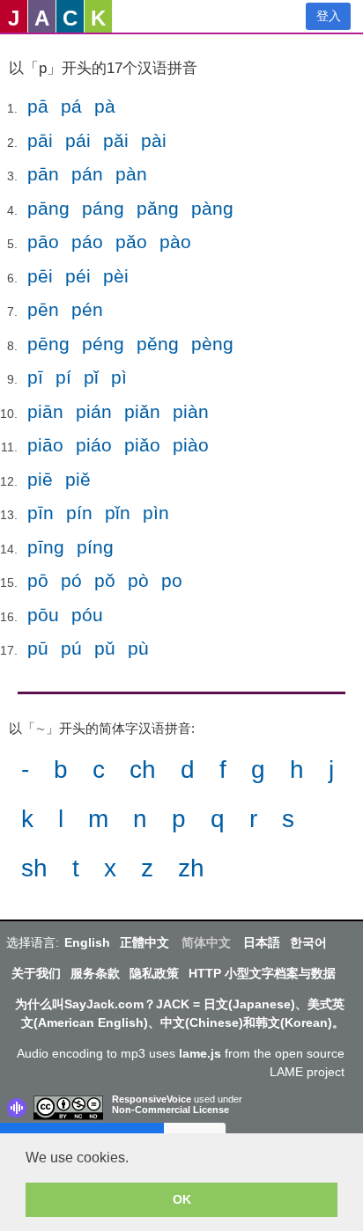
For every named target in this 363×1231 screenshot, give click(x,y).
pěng (158, 343)
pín (79, 512)
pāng (48, 208)
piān (45, 411)
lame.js (200, 1053)
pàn (131, 174)
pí (63, 377)
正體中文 (144, 942)
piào (191, 445)
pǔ (104, 648)
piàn (191, 411)
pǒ (104, 580)
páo (87, 241)
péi (78, 276)
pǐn (117, 512)
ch (143, 769)
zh (191, 868)
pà (104, 106)
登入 (328, 16)
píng (95, 547)
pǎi (116, 140)
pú (71, 648)
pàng (212, 208)
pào (175, 241)
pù (138, 648)
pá (71, 106)
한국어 (308, 942)
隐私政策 (154, 973)
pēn (43, 309)
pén (87, 309)
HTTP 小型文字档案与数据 (262, 973)
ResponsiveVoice (151, 1099)
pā (37, 106)
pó (71, 580)
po (171, 580)
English (87, 942)
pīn (40, 512)
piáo (94, 445)
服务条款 (95, 973)
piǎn (142, 411)
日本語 (261, 942)
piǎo (142, 445)
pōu (43, 615)
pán (87, 174)
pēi (40, 276)
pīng (45, 547)
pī (35, 377)
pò (138, 580)
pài (154, 140)
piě (78, 479)
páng (103, 208)
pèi (116, 276)
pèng (212, 343)
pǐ (91, 377)
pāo (43, 241)
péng (103, 343)
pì (119, 377)
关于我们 (36, 973)
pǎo (131, 241)
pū (37, 648)
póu (87, 615)
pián (94, 411)
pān (43, 174)
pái (78, 140)
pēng (48, 343)
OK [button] (182, 1199)
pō (37, 580)
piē (40, 479)
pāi (40, 140)
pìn (156, 512)
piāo (45, 445)
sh (34, 868)
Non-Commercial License (170, 1109)
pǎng (158, 208)
